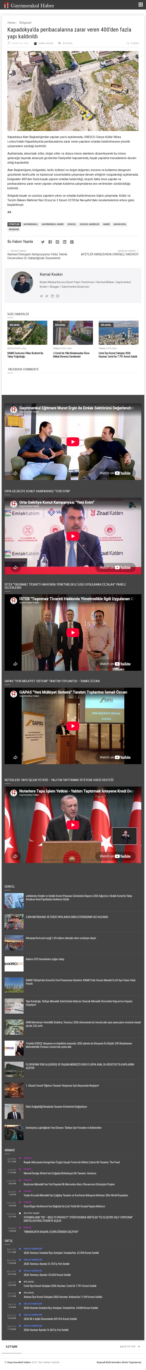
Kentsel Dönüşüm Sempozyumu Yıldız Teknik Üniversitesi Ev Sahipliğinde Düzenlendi (37, 256)
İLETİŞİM (11, 1346)
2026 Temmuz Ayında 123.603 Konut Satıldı (47, 1275)
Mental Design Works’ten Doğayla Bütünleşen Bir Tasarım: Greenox (60, 1173)
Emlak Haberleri (33, 1249)
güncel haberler (89, 224)
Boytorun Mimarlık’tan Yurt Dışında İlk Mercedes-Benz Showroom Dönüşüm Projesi (69, 1184)
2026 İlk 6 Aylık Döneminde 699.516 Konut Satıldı (50, 1319)
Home (11, 22)
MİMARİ (27, 1158)
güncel (71, 224)
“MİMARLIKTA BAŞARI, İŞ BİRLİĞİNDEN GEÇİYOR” (51, 1231)
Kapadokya (120, 224)
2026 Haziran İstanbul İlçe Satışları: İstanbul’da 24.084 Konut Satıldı (61, 1308)
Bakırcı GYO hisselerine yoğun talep (45, 959)
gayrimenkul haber (52, 224)
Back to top (128, 1346)
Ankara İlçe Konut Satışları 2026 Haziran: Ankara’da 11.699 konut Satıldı (63, 1297)
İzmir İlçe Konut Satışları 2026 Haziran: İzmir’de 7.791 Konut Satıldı (60, 1286)
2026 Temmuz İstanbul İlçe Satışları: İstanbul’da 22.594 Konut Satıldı (61, 1253)
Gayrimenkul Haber (19, 1362)
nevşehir (14, 229)
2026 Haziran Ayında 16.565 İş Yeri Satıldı (46, 1330)
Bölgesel (25, 22)
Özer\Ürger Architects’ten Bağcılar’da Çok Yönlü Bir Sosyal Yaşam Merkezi (64, 1206)
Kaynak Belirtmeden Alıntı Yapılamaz (119, 1362)
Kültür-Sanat (32, 1213)
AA (9, 212)
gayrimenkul (30, 224)
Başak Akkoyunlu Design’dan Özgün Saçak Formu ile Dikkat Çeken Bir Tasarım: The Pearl (72, 1162)
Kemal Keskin (45, 43)
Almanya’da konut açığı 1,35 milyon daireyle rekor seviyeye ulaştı (61, 938)
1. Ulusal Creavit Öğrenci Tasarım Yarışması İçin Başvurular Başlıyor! (62, 1085)
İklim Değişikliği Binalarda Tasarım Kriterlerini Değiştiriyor (56, 1106)
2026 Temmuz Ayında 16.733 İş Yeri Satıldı (46, 1264)
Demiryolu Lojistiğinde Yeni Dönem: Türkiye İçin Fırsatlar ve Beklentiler (64, 1127)
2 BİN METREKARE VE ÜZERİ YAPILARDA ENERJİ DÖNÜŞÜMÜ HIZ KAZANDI (67, 917)
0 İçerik (135, 43)
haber (106, 224)
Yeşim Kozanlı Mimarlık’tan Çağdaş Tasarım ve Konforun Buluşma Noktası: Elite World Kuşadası (76, 1195)
